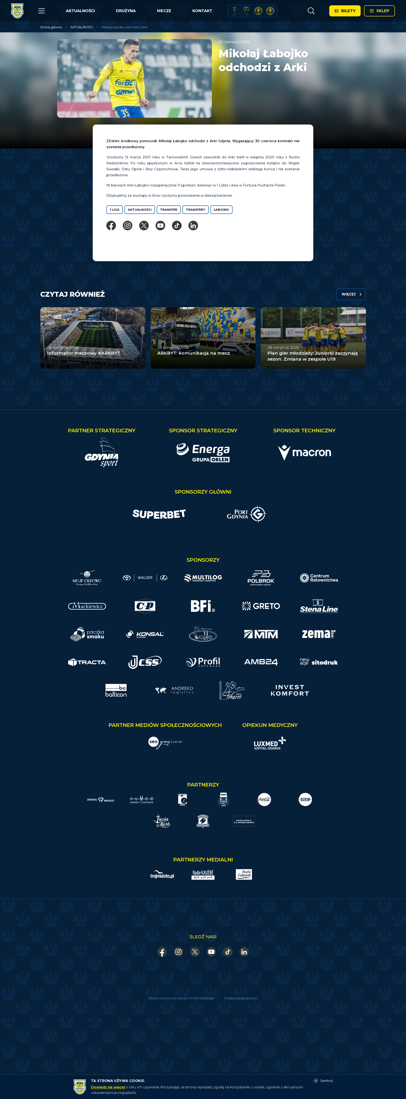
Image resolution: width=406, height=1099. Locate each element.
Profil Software (202, 998)
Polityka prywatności (241, 998)
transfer (168, 210)
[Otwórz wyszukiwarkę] (311, 11)
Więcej (349, 294)
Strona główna (51, 27)
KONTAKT (202, 11)
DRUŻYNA (126, 11)
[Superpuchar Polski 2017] (258, 11)
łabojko (221, 210)
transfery (195, 210)
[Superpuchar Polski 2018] (270, 11)
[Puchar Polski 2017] (246, 11)
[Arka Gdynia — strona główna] (17, 10)
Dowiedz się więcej (108, 1087)
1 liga (114, 210)
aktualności (140, 210)
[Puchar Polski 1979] (234, 11)
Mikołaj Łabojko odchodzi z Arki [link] (124, 27)
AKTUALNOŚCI (80, 11)
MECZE (164, 11)
